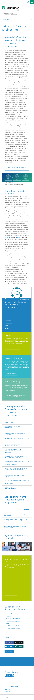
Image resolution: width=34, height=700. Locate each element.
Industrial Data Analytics (13, 628)
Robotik (9, 616)
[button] (9, 642)
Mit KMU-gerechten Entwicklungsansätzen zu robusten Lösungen (16, 433)
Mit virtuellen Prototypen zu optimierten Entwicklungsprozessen (16, 439)
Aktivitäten (9, 323)
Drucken (9, 651)
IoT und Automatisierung (13, 613)
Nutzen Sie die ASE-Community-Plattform (17, 396)
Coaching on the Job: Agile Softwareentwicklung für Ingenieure (13, 451)
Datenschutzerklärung (11, 686)
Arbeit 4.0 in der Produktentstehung (11, 488)
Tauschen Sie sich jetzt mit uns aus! (17, 168)
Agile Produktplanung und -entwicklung (13, 421)
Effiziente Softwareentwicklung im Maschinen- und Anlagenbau (15, 457)
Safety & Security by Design (14, 625)
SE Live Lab (8, 237)
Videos (8, 328)
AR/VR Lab (19, 237)
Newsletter (8, 691)
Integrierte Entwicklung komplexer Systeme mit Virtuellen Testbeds (16, 469)
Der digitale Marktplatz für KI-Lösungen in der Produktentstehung (14, 463)
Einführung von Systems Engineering (12, 427)
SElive (7, 325)
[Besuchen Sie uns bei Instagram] (12, 675)
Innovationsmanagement (13, 621)
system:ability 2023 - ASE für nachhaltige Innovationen (14, 514)
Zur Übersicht (11, 373)
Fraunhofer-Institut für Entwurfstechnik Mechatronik (9, 14)
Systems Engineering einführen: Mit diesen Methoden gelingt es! (15, 527)
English (20, 2)
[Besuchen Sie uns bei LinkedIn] (6, 675)
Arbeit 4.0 (9, 623)
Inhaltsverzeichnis (10, 688)
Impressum (7, 689)
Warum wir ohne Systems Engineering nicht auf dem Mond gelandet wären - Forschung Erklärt (15, 521)
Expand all (26, 509)
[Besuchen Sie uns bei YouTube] (9, 675)
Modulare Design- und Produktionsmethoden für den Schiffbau (14, 475)
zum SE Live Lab (11, 597)
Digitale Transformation (13, 618)
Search (28, 2)
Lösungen (8, 320)
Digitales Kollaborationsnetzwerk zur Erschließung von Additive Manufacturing (15, 482)
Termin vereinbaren (12, 351)
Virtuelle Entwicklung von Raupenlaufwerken (13, 444)
